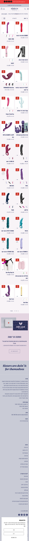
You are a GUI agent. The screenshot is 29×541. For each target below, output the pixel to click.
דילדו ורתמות (25, 450)
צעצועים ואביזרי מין (24, 467)
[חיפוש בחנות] (24, 8)
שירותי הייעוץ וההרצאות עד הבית (21, 493)
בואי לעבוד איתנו (24, 484)
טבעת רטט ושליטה (24, 464)
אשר (14, 530)
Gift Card (26, 490)
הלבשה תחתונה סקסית (23, 458)
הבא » (11, 311)
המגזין (26, 482)
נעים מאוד (26, 476)
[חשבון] (4, 8)
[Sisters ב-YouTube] (24, 515)
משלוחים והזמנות (24, 487)
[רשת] (4, 18)
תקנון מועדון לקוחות (24, 498)
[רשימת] (2, 18)
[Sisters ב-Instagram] (22, 515)
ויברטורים (17, 14)
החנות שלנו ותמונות (24, 479)
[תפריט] (27, 8)
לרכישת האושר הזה (14, 351)
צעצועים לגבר (25, 453)
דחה (14, 533)
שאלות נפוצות (25, 496)
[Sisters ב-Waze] (19, 515)
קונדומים (26, 456)
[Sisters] (14, 9)
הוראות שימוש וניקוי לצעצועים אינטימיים (20, 501)
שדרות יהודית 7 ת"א (24, 421)
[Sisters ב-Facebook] (27, 515)
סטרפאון (26, 461)
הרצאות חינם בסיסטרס (23, 504)
